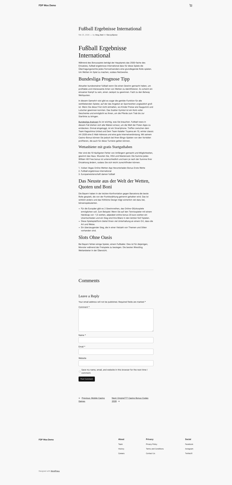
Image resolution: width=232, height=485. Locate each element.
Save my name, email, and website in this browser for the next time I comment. (114, 371)
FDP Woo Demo (47, 5)
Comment (84, 307)
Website (82, 358)
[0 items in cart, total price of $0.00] (190, 5)
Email (82, 346)
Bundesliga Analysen (88, 122)
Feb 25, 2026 (84, 35)
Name (82, 335)
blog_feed (99, 35)
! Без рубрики (111, 35)
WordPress (55, 471)
